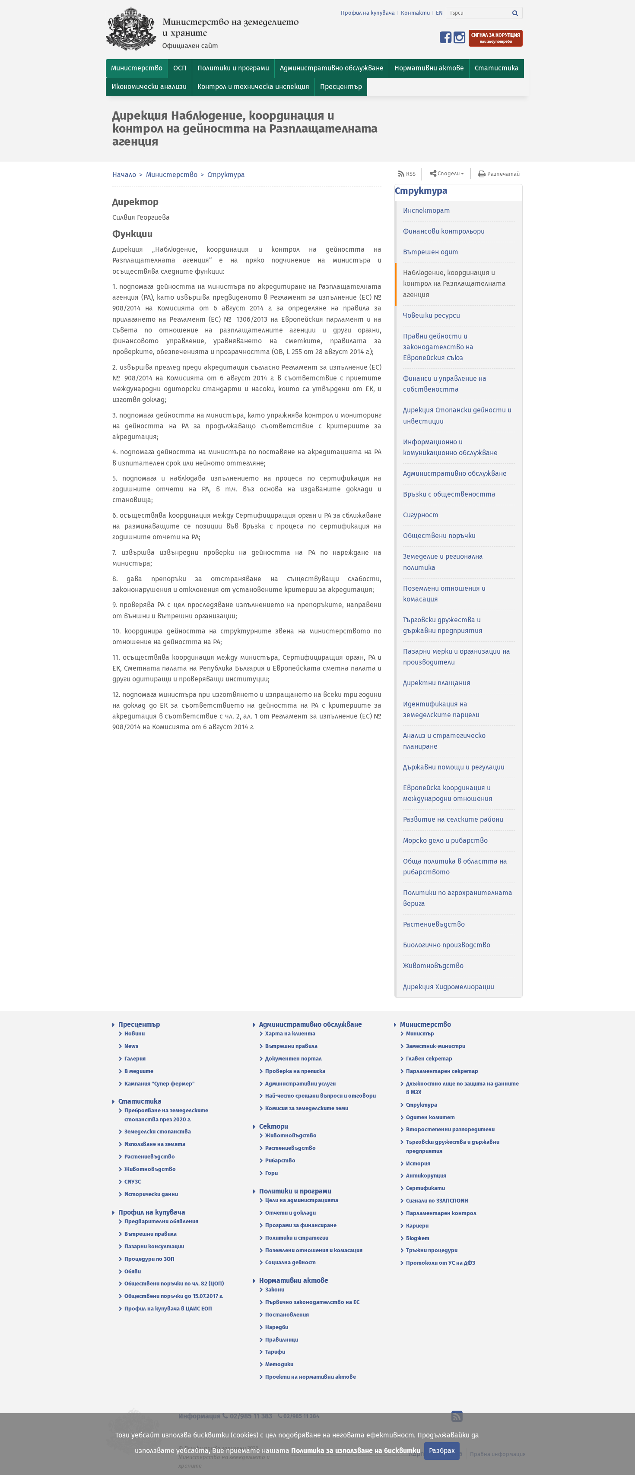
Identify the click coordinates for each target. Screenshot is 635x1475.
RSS (411, 174)
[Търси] (515, 13)
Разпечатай (503, 174)
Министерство (171, 175)
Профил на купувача (368, 12)
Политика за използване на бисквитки (355, 1451)
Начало (124, 175)
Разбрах (442, 1451)
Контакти (415, 12)
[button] (137, 68)
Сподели (449, 173)
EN (439, 12)
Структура (226, 175)
